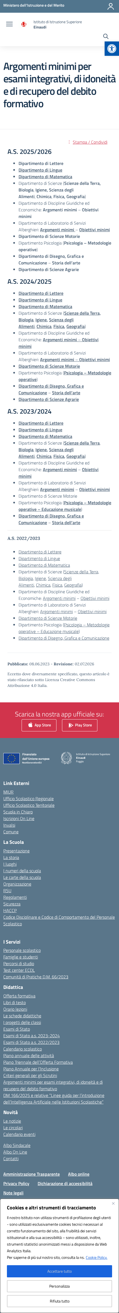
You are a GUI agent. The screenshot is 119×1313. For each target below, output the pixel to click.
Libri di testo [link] (14, 1002)
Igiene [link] (41, 319)
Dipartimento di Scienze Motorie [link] (49, 366)
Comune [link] (11, 831)
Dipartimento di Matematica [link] (45, 306)
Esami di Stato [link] (16, 1029)
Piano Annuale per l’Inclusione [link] (31, 1068)
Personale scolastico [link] (22, 950)
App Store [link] (42, 725)
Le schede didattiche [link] (22, 1015)
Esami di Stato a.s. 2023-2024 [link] (31, 1035)
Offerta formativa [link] (19, 995)
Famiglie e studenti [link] (20, 957)
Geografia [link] (75, 456)
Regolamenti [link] (15, 897)
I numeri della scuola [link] (22, 870)
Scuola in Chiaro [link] (18, 811)
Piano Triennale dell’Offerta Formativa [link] (38, 1062)
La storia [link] (11, 857)
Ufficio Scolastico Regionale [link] (28, 798)
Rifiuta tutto (59, 1301)
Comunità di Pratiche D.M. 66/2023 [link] (35, 976)
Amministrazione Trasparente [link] (31, 1174)
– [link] (75, 359)
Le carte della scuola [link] (22, 877)
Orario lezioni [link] (15, 1009)
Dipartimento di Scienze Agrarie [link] (49, 399)
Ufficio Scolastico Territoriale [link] (29, 805)
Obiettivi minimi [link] (94, 489)
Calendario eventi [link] (19, 1134)
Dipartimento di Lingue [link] (40, 429)
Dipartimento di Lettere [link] (41, 423)
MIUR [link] (8, 792)
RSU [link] (7, 890)
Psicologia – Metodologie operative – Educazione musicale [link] (64, 628)
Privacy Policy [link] (16, 1183)
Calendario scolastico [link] (22, 1049)
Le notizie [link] (12, 1121)
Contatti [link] (11, 1158)
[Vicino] (113, 1203)
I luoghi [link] (10, 864)
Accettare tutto (59, 1271)
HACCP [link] (10, 910)
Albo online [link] (78, 1174)
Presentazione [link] (16, 850)
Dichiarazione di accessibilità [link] (65, 1183)
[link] (112, 48)
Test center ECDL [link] (19, 970)
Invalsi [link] (9, 825)
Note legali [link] (13, 1192)
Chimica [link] (44, 456)
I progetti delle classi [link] (22, 1022)
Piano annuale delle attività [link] (28, 1055)
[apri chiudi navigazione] (9, 24)
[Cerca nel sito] (106, 37)
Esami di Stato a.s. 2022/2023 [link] (31, 1042)
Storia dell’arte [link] (66, 522)
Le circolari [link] (13, 1127)
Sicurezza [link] (11, 903)
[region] (59, 1256)
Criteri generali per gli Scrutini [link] (30, 1075)
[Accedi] (111, 6)
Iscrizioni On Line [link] (18, 818)
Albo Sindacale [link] (16, 1145)
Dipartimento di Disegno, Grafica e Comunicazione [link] (64, 638)
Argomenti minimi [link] (59, 598)
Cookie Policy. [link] (96, 1257)
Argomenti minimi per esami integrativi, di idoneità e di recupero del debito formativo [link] (53, 1085)
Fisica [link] (58, 326)
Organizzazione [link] (17, 884)
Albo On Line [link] (15, 1152)
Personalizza (59, 1286)
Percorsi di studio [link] (18, 963)
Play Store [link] (83, 725)
